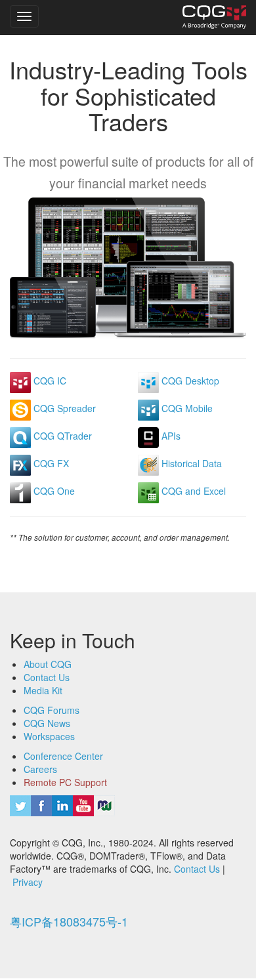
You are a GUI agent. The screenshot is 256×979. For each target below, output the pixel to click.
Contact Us (47, 677)
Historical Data (190, 463)
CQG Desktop (189, 380)
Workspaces (49, 736)
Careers (40, 769)
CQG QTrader (61, 435)
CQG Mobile (186, 408)
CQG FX (50, 463)
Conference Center (63, 755)
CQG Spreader (63, 408)
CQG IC (48, 380)
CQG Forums (51, 710)
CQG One (53, 490)
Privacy (27, 881)
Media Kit (43, 690)
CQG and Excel (192, 490)
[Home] (214, 17)
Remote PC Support (65, 782)
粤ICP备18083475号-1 (69, 921)
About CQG (48, 664)
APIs (170, 435)
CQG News (47, 723)
